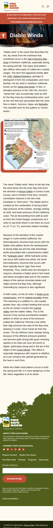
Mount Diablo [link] (26, 191)
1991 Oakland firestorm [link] (19, 76)
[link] (3, 35)
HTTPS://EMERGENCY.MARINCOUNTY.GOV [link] (26, 22)
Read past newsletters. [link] (10, 498)
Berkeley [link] (43, 104)
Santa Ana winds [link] (26, 87)
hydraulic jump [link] (15, 256)
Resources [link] (43, 460)
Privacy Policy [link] (29, 525)
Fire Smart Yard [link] (9, 460)
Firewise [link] (22, 460)
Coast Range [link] (23, 350)
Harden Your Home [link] (27, 455)
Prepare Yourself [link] (9, 455)
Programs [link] (32, 460)
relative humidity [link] (33, 297)
